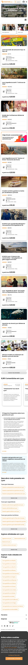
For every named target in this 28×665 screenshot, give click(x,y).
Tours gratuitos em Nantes (9, 560)
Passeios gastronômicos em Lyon (10, 511)
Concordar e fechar (14, 658)
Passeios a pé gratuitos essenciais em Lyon (13, 487)
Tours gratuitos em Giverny (9, 583)
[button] (8, 28)
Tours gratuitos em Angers (9, 577)
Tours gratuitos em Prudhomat (10, 599)
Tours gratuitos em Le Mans (9, 590)
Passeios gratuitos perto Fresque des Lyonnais (14, 521)
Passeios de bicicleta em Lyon (9, 508)
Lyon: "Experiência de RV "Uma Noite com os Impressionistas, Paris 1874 (13, 291)
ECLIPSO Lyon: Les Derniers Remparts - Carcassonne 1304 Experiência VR (14, 224)
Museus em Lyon (6, 541)
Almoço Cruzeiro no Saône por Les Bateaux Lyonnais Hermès (12, 355)
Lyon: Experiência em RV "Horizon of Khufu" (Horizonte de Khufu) (13, 159)
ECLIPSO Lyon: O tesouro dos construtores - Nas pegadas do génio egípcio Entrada (12, 258)
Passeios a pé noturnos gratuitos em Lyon (12, 505)
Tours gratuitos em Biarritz (9, 567)
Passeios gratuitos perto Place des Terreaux (13, 518)
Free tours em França (10, 5)
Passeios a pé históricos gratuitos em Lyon (13, 490)
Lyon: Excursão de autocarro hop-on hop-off (13, 50)
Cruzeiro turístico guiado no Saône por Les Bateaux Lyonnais (13, 191)
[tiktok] (13, 626)
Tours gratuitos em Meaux (8, 593)
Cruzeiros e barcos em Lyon (9, 545)
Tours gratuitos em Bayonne (9, 580)
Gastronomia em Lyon (19, 538)
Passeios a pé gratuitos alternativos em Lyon (13, 493)
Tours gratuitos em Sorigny (9, 603)
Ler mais (4, 451)
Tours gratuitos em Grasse (9, 586)
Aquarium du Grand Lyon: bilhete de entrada (13, 324)
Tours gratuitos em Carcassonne (10, 573)
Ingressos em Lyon (6, 538)
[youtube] (7, 626)
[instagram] (2, 626)
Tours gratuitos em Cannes (9, 563)
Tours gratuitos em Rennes (9, 570)
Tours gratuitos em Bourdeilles (10, 609)
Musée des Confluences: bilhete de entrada (13, 116)
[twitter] (10, 626)
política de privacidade (10, 647)
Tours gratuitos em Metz (8, 596)
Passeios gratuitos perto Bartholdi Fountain (13, 524)
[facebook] (4, 626)
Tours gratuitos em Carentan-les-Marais (12, 606)
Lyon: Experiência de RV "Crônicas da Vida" (13, 83)
